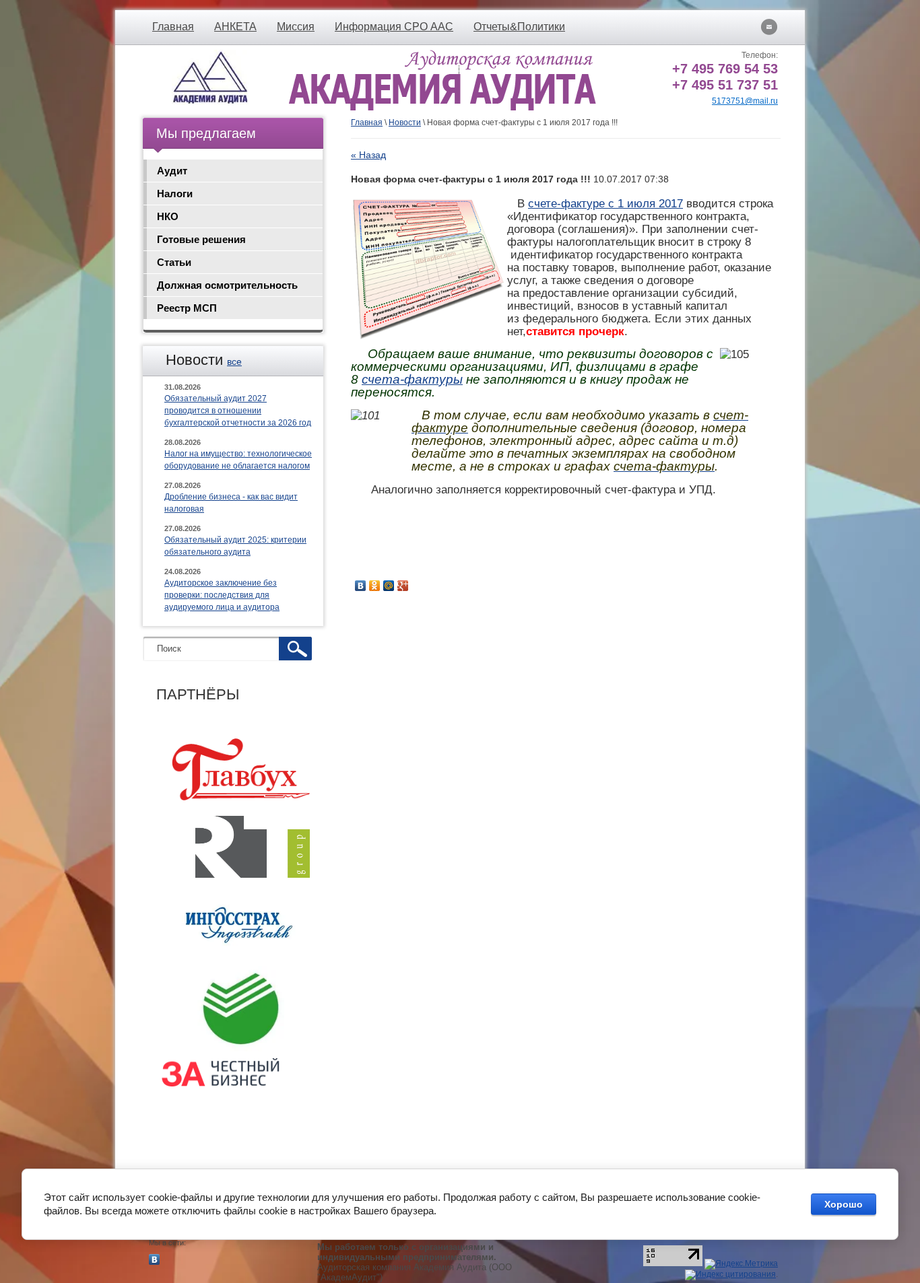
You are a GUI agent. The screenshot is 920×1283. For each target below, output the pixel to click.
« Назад (368, 154)
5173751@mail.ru (745, 101)
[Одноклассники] (375, 585)
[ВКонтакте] (361, 585)
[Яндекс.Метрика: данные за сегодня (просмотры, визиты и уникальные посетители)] (741, 1264)
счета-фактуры (412, 379)
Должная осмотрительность (227, 285)
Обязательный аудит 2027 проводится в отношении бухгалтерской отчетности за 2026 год (237, 410)
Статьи (174, 262)
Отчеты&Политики (519, 26)
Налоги (175, 193)
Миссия (296, 26)
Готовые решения (201, 239)
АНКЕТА (235, 26)
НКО (167, 216)
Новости (405, 122)
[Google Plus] (403, 585)
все (234, 361)
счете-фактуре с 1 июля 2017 (605, 203)
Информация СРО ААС (394, 26)
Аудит (172, 170)
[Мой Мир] (389, 585)
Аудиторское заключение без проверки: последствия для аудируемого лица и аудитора (222, 595)
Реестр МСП (187, 308)
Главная (173, 26)
